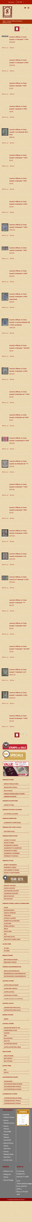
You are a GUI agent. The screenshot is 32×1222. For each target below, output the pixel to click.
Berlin (6, 929)
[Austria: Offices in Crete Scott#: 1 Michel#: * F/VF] (5, 85)
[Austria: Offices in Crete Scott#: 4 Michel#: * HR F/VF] (5, 347)
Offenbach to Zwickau (11, 856)
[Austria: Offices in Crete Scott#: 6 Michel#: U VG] (5, 556)
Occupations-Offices (10, 1043)
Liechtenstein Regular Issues (13, 1084)
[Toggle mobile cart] (25, 8)
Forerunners (8, 1081)
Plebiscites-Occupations (11, 921)
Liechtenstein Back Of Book (12, 1089)
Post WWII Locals (9, 831)
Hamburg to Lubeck (10, 867)
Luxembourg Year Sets (11, 893)
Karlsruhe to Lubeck (10, 850)
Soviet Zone (7, 931)
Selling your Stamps (7, 1175)
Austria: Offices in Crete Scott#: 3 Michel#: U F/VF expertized (18, 296)
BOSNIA (6, 1019)
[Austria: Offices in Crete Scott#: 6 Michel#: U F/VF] (5, 533)
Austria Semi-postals (10, 988)
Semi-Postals (8, 1058)
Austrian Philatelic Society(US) (7, 1137)
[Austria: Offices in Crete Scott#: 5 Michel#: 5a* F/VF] (5, 417)
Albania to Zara (9, 805)
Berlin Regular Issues (11, 959)
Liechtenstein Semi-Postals (12, 1086)
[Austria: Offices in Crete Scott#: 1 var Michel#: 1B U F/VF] (5, 132)
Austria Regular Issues (11, 985)
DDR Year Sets (8, 899)
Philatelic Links (8, 1171)
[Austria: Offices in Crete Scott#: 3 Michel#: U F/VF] (5, 273)
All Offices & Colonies (11, 814)
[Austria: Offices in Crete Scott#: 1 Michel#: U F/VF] (5, 108)
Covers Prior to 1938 (10, 1030)
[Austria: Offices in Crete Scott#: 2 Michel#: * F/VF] (5, 180)
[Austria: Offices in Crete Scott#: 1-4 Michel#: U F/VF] (5, 62)
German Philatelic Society (9, 1121)
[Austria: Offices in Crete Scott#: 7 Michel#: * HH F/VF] (5, 648)
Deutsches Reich (9, 910)
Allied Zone (7, 923)
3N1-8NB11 (7, 951)
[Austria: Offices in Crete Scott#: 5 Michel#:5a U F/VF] (5, 439)
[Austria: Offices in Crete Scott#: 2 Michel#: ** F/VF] (5, 157)
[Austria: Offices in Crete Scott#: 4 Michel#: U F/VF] (5, 370)
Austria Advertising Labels (12, 1047)
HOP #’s (6, 1072)
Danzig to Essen (9, 843)
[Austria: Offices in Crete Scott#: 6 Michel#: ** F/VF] (5, 486)
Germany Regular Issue (11, 784)
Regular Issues (8, 1056)
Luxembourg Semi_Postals (12, 1100)
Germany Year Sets (10, 885)
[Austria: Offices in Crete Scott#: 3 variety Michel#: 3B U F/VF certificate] (5, 322)
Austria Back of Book (11, 995)
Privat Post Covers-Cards (12, 939)
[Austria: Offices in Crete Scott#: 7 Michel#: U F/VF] (5, 695)
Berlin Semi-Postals (10, 962)
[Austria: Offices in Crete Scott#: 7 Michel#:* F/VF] (5, 625)
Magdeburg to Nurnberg (12, 853)
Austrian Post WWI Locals (12, 1007)
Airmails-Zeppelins (10, 913)
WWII (5, 1035)
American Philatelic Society (9, 1116)
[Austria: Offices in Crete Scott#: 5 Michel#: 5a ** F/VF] (5, 394)
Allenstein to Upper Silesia (12, 822)
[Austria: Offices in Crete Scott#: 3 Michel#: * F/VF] (5, 248)
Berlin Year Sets (9, 896)
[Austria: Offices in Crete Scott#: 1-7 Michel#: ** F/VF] (5, 37)
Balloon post (8, 1038)
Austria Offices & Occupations (13, 998)
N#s (5, 1070)
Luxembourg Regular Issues (13, 1098)
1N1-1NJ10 (6, 948)
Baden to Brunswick (10, 865)
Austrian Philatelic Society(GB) (7, 1128)
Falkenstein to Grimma (11, 845)
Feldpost (7, 1033)
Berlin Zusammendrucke (11, 971)
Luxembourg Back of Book (12, 1103)
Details (12, 47)
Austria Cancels (9, 992)
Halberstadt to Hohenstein (13, 848)
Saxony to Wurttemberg (12, 872)
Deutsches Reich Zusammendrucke (15, 976)
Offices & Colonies (10, 918)
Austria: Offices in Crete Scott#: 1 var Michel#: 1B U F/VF (18, 132)
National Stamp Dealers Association (8, 1145)
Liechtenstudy (8, 1160)
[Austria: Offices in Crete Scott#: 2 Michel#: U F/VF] (5, 203)
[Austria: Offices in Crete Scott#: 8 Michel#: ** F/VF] (5, 718)
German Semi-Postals (10, 787)
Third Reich (7, 915)
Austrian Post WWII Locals (12, 1010)
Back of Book (8, 790)
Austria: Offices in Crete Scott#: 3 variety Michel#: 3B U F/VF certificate (19, 322)
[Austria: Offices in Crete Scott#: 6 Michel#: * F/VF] (5, 509)
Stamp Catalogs (8, 1180)
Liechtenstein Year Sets (11, 891)
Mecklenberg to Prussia (11, 870)
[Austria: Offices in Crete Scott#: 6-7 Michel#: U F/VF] (5, 578)
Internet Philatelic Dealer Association (9, 1154)
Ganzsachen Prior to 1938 (12, 1028)
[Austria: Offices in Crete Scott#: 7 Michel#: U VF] (5, 672)
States (6, 907)
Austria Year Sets (9, 888)
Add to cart (5, 47)
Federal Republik (9, 926)
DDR (5, 934)
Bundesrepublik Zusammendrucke (15, 973)
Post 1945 (7, 1041)
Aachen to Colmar (10, 840)
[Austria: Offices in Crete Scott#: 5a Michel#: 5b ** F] (5, 464)
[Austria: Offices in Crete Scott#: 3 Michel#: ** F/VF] (5, 227)
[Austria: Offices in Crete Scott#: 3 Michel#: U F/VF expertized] (5, 297)
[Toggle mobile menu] (28, 8)
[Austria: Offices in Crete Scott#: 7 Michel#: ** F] (5, 602)
